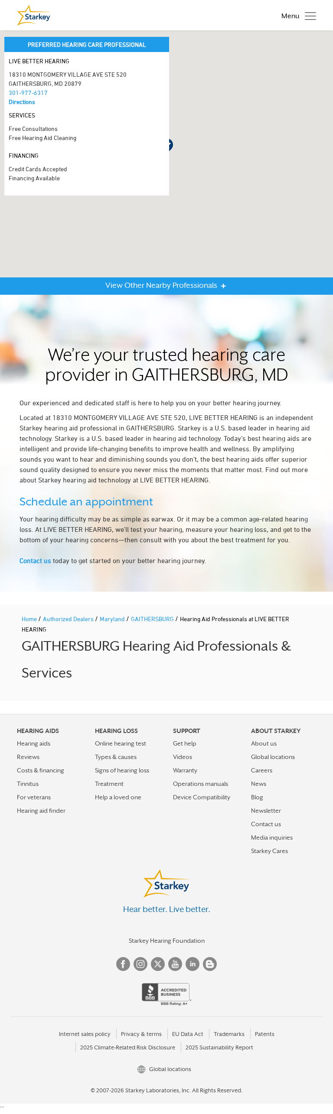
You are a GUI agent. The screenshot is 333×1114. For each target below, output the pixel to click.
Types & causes (116, 756)
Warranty (185, 770)
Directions (22, 101)
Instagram (140, 964)
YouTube (175, 964)
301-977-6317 (28, 92)
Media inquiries (272, 837)
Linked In (192, 964)
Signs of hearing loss (122, 770)
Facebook (123, 964)
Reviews (28, 756)
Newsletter (266, 810)
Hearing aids (33, 743)
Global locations (273, 756)
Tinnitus (28, 783)
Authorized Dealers (69, 618)
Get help (184, 743)
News (258, 783)
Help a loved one (118, 797)
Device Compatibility (201, 797)
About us (264, 743)
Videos (182, 756)
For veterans (34, 797)
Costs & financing (40, 770)
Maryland (113, 618)
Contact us (35, 560)
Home (30, 618)
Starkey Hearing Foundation (167, 940)
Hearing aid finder (41, 810)
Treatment (109, 783)
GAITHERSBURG (153, 618)
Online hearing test (120, 743)
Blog (257, 797)
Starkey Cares (269, 850)
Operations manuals (200, 783)
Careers (261, 770)
